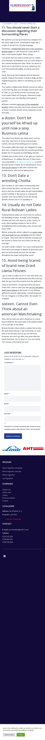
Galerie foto (6, 492)
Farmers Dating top (28, 23)
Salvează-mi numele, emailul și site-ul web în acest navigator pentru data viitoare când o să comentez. (22, 427)
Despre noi (6, 490)
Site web (7, 414)
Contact (5, 501)
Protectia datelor (8, 498)
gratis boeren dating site (24, 162)
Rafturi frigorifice (8, 475)
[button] (22, 16)
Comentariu (9, 362)
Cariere (5, 495)
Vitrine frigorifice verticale (11, 471)
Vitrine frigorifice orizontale (12, 468)
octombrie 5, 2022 (10, 23)
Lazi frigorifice (7, 478)
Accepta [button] (20, 735)
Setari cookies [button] (9, 735)
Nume (6, 394)
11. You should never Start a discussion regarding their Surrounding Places (20, 30)
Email (6, 404)
